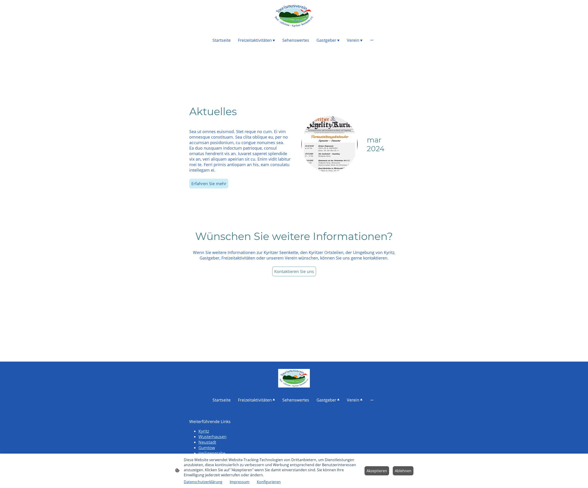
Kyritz (203, 431)
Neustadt (207, 442)
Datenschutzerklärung (203, 481)
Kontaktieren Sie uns (294, 271)
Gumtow (206, 447)
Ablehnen (403, 470)
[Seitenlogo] (294, 15)
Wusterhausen (212, 436)
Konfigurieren (269, 481)
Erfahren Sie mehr (208, 183)
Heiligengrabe (211, 453)
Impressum (239, 481)
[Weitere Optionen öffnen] (372, 40)
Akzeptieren (377, 470)
